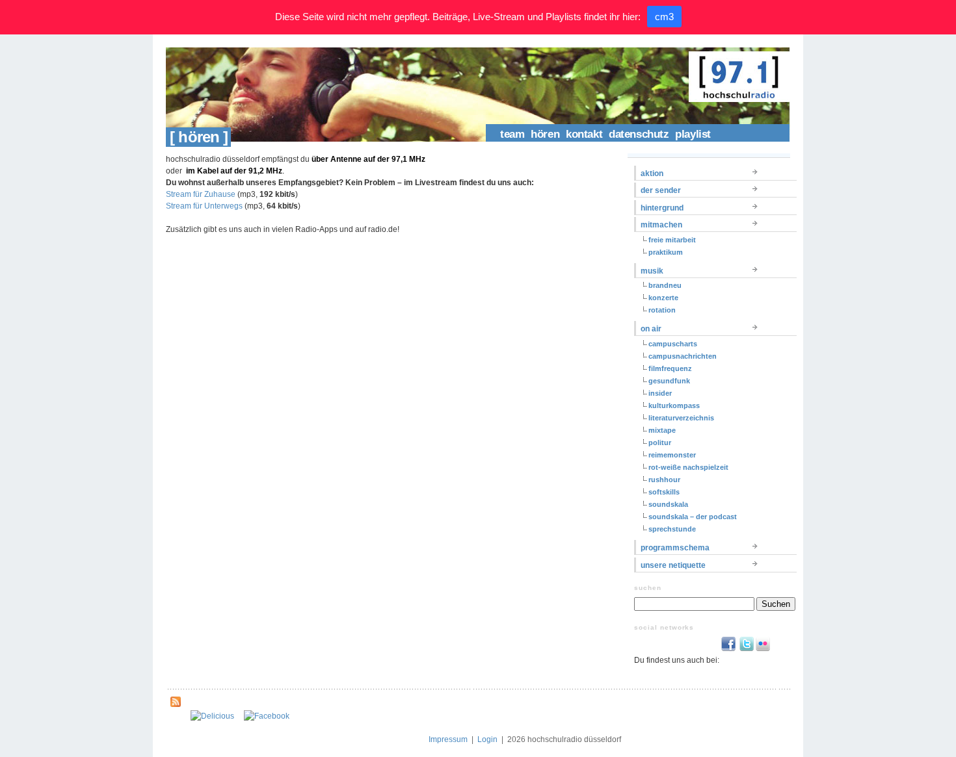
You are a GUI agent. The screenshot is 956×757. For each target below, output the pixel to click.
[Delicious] (212, 716)
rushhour (664, 479)
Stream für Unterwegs (204, 206)
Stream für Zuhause (200, 194)
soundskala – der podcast (692, 516)
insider (660, 393)
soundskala (668, 504)
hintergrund (662, 207)
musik (652, 271)
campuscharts (672, 344)
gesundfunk (669, 381)
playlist (693, 134)
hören (545, 134)
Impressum (448, 739)
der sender (661, 190)
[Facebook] (266, 716)
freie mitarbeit (672, 240)
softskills (664, 492)
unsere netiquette (673, 565)
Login (487, 739)
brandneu (665, 285)
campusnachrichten (682, 356)
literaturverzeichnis (681, 418)
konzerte (663, 298)
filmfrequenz (670, 368)
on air (651, 328)
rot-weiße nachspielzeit (688, 467)
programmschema (675, 547)
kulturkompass (674, 405)
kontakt (584, 134)
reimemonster (672, 455)
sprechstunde (672, 529)
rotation (662, 310)
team (512, 134)
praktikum (665, 252)
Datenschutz (639, 134)
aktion (652, 173)
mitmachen (661, 224)
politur (659, 442)
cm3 (664, 16)
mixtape (662, 430)
